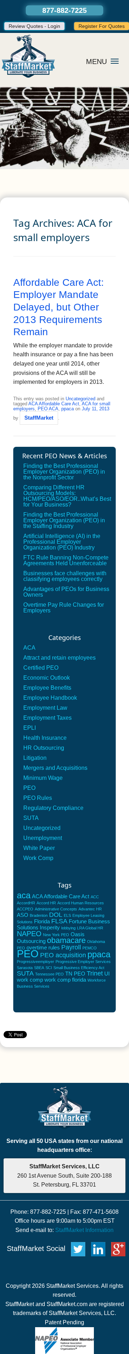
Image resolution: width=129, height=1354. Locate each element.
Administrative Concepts (56, 909)
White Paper (39, 848)
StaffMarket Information (84, 1230)
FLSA (59, 921)
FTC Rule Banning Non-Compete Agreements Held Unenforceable (66, 560)
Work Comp (38, 858)
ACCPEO (25, 909)
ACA (29, 648)
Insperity (50, 927)
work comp (30, 980)
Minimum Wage (43, 778)
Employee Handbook (50, 698)
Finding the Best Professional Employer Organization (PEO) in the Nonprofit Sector (64, 471)
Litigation (35, 758)
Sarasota (25, 968)
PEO (29, 788)
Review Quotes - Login (34, 26)
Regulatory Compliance (53, 808)
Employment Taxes (47, 718)
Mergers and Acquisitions (55, 768)
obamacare (66, 940)
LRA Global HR (90, 928)
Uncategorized (80, 398)
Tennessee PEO (49, 974)
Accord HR (46, 903)
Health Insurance (45, 738)
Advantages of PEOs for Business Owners (66, 592)
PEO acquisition (63, 955)
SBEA (39, 968)
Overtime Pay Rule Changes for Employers (63, 608)
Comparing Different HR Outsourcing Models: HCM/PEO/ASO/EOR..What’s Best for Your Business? (67, 496)
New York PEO (56, 935)
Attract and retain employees (59, 658)
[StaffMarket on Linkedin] (100, 1248)
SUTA (31, 818)
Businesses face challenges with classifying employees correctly (64, 576)
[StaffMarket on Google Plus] (120, 1248)
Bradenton (39, 915)
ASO (22, 915)
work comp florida (65, 980)
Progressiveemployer (35, 961)
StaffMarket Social (37, 1248)
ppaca (67, 408)
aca (23, 895)
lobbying (68, 928)
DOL (55, 914)
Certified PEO (40, 668)
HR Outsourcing (43, 748)
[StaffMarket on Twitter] (78, 1248)
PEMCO (89, 948)
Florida (42, 921)
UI (107, 974)
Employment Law (45, 708)
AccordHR (26, 903)
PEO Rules (37, 798)
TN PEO (75, 974)
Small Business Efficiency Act (78, 968)
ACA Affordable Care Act (53, 403)
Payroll (71, 947)
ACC (95, 897)
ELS (67, 915)
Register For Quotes (101, 26)
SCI (49, 968)
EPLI (29, 728)
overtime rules (43, 947)
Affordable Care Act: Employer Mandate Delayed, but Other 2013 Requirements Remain (58, 307)
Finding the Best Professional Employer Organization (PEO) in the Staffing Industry (64, 520)
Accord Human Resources (80, 903)
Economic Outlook (46, 678)
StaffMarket (38, 418)
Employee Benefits (47, 688)
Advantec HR (90, 909)
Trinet (95, 973)
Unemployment (42, 838)
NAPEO (29, 934)
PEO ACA (48, 408)
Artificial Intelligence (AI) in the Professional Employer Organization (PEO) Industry (61, 542)
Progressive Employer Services (83, 961)
